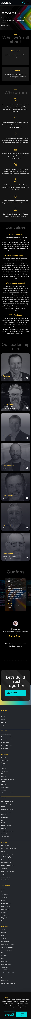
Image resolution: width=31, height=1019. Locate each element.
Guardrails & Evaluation (7, 865)
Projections (4, 912)
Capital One (4, 771)
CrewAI (3, 806)
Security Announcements (8, 983)
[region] (15, 1005)
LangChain (4, 814)
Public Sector (5, 748)
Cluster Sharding (5, 903)
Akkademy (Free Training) (8, 944)
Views (3, 874)
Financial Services (6, 734)
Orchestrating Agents (7, 857)
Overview (4, 714)
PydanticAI (4, 828)
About (3, 930)
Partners (3, 978)
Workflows (4, 868)
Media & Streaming (6, 745)
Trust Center (4, 967)
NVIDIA (3, 823)
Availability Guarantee (8, 975)
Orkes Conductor (6, 825)
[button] (2, 593)
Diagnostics (4, 918)
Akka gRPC (4, 897)
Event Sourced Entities (7, 871)
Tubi (2, 765)
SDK (2, 725)
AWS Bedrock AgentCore (8, 801)
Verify (3, 719)
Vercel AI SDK (5, 836)
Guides (3, 958)
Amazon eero (5, 787)
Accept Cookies (21, 1014)
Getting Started (5, 845)
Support (3, 938)
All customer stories (7, 792)
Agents (3, 851)
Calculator (4, 956)
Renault (3, 784)
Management (5, 915)
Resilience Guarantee (8, 972)
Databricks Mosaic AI (7, 809)
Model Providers (5, 880)
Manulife (3, 757)
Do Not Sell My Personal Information (9, 1014)
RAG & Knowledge (6, 862)
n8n (2, 820)
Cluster (3, 900)
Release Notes (5, 980)
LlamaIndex (4, 817)
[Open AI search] (23, 2)
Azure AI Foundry (6, 804)
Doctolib (3, 776)
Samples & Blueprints (7, 947)
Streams (3, 892)
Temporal (4, 834)
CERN (3, 782)
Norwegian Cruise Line (7, 779)
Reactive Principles (6, 964)
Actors (3, 889)
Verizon (3, 768)
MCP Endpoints (5, 877)
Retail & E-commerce (7, 740)
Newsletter (4, 961)
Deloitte (3, 790)
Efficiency (4, 953)
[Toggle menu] (28, 2)
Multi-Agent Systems (7, 860)
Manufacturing (5, 742)
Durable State (5, 909)
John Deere (4, 760)
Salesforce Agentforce (7, 831)
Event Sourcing (5, 906)
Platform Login (5, 941)
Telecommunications (7, 737)
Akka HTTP (4, 895)
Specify (3, 717)
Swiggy (3, 763)
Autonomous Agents (7, 854)
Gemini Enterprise (6, 812)
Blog (2, 935)
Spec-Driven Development (8, 848)
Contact (3, 932)
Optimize (3, 722)
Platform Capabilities (7, 950)
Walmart (3, 774)
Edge (2, 921)
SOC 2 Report (6, 970)
